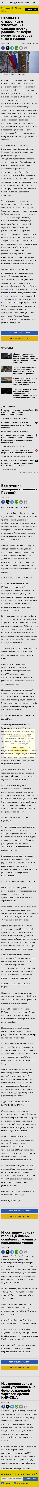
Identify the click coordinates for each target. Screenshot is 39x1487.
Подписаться (19, 750)
